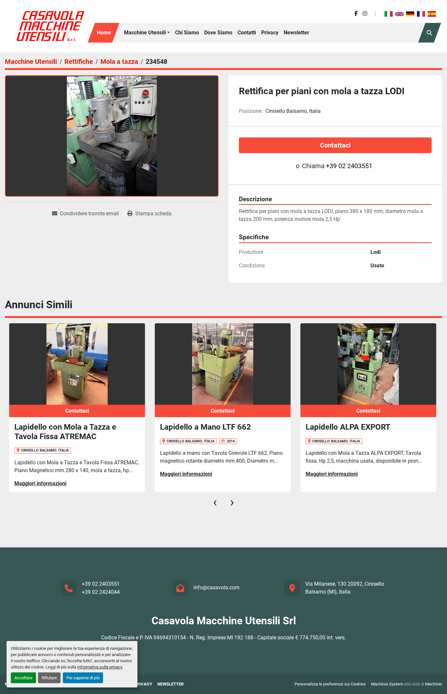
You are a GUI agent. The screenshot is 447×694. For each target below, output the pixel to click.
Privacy (269, 32)
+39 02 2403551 (349, 166)
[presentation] (215, 502)
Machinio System (387, 684)
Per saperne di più (82, 677)
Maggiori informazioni (121, 474)
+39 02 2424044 (101, 592)
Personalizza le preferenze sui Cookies (330, 684)
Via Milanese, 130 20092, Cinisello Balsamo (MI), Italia (344, 588)
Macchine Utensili (145, 32)
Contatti (247, 32)
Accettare (23, 677)
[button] (146, 33)
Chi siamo (187, 32)
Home (104, 32)
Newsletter (296, 32)
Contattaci (335, 145)
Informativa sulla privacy (99, 667)
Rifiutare (49, 677)
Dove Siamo (218, 32)
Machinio (433, 684)
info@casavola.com (216, 587)
